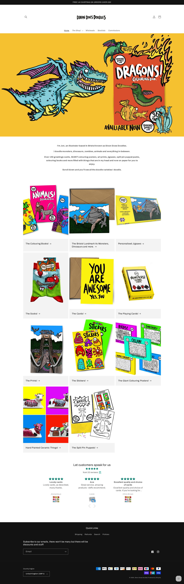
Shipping (78, 534)
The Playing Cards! (128, 313)
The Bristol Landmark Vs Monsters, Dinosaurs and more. (90, 245)
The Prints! (31, 380)
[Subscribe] (65, 552)
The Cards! (78, 313)
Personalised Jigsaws (129, 243)
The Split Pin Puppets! (83, 447)
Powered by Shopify (154, 577)
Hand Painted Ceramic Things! (42, 447)
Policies (106, 534)
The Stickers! (79, 380)
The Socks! (32, 313)
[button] (26, 17)
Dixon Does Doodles (141, 577)
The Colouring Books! (37, 243)
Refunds (88, 534)
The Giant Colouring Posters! (133, 380)
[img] (92, 469)
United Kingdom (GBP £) (35, 574)
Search (97, 534)
